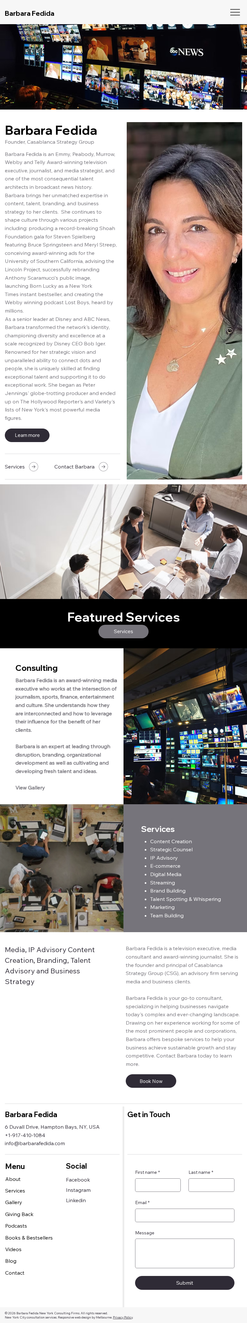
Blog (10, 1261)
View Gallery (30, 787)
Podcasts (16, 1225)
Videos (13, 1249)
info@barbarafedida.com (35, 1143)
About (13, 1179)
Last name (200, 1172)
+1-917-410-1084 (25, 1135)
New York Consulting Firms (59, 1313)
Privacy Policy (123, 1317)
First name (147, 1172)
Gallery (13, 1202)
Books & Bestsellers (29, 1237)
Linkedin (76, 1200)
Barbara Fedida (29, 13)
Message (144, 1233)
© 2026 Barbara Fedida (22, 1313)
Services (15, 1190)
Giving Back (19, 1214)
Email (142, 1202)
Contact (14, 1273)
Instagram (78, 1190)
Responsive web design (74, 1317)
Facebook (78, 1179)
